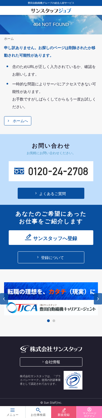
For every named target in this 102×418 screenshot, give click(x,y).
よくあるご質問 (52, 193)
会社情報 (52, 361)
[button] (48, 320)
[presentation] (4, 298)
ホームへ (20, 120)
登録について (52, 257)
